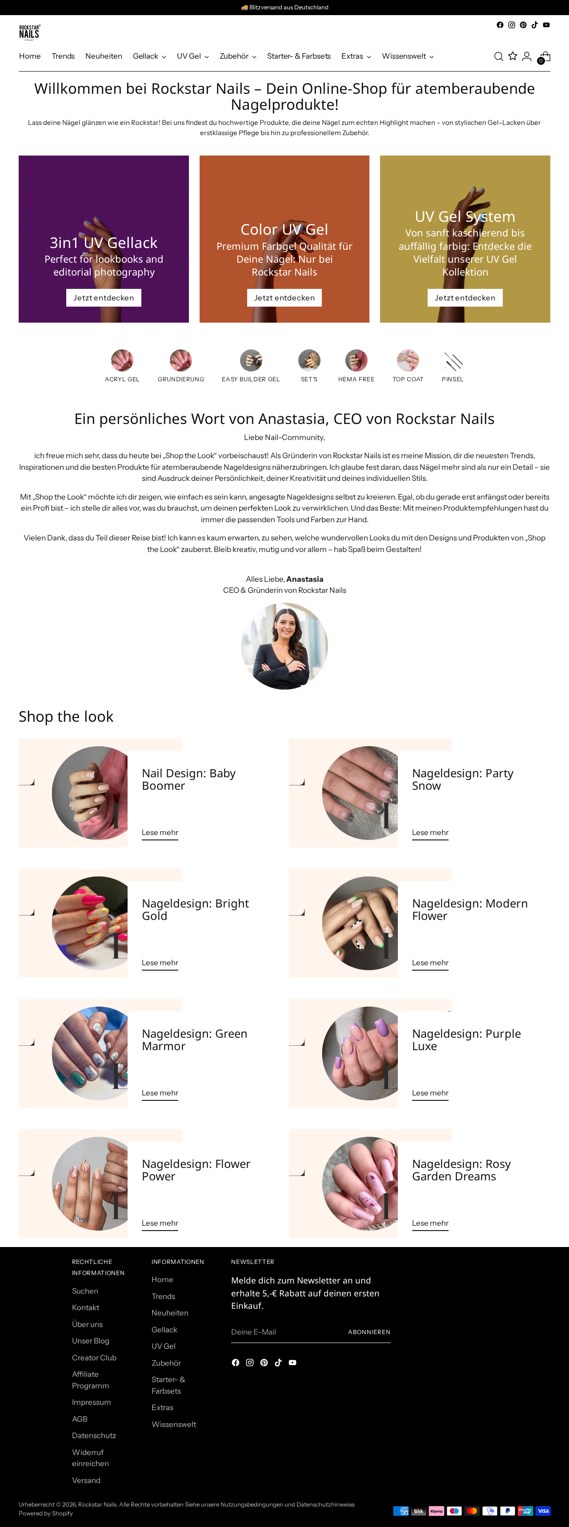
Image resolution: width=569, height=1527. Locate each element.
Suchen (85, 1291)
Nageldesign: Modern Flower (470, 909)
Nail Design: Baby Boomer (189, 779)
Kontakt (85, 1307)
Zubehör (166, 1363)
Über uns (87, 1324)
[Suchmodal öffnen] (499, 56)
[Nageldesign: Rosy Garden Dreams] (370, 1183)
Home (162, 1279)
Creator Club (94, 1357)
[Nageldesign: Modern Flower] (370, 923)
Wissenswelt (174, 1424)
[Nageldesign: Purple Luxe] (370, 1053)
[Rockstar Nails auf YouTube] (546, 25)
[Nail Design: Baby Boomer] (100, 793)
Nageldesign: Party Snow (462, 779)
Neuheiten (170, 1312)
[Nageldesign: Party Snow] (370, 793)
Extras (162, 1407)
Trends (163, 1296)
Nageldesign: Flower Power (196, 1170)
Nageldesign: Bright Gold (195, 909)
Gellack (164, 1329)
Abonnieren (369, 1331)
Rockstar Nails (97, 1504)
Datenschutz (94, 1435)
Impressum (91, 1402)
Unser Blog (90, 1340)
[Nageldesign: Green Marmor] (100, 1053)
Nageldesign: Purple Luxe (466, 1040)
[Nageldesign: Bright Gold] (100, 923)
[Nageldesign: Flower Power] (100, 1183)
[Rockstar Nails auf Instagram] (512, 25)
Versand (86, 1480)
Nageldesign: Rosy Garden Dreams (461, 1170)
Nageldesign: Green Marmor (195, 1040)
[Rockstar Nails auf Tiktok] (535, 25)
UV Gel (164, 1346)
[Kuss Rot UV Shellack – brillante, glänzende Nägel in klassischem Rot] (309, 362)
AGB (80, 1419)
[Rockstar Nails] (30, 32)
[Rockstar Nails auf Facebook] (500, 25)
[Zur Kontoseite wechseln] (527, 56)
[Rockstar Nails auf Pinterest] (523, 25)
